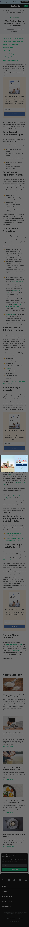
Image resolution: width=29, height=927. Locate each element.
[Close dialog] (26, 456)
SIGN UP (21, 464)
